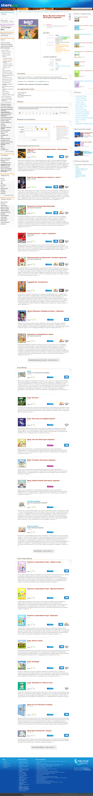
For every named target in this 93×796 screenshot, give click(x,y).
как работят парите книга (80, 170)
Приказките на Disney (7, 64)
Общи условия (79, 793)
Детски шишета (80, 108)
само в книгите (5, 21)
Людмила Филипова (5, 212)
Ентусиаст (3, 180)
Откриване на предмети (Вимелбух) (7, 84)
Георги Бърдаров (5, 215)
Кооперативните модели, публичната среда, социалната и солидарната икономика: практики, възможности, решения (51, 773)
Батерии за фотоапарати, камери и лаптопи (24, 790)
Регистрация (6, 766)
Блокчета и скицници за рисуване (84, 117)
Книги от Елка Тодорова (6, 168)
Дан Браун (3, 213)
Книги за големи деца (6, 96)
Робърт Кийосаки (5, 210)
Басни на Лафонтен (5, 167)
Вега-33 (2, 178)
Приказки (46, 11)
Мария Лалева (4, 219)
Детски (22, 772)
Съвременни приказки (55, 11)
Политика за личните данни (88, 793)
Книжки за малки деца (38, 11)
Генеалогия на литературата (42, 770)
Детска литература (27, 11)
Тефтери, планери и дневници (5, 144)
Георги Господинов (5, 222)
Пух (1, 181)
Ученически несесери (81, 100)
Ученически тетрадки (81, 110)
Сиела (57, 64)
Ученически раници (81, 98)
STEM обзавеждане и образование (23, 776)
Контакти (5, 762)
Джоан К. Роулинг (5, 207)
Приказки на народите (8, 65)
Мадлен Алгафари (5, 208)
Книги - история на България (5, 160)
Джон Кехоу (3, 224)
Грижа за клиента (82, 0)
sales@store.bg (86, 769)
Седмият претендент (41, 779)
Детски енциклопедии (7, 80)
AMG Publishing (4, 188)
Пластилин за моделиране (82, 113)
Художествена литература (7, 46)
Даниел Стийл (4, 202)
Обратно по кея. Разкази (41, 763)
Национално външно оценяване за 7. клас (5, 165)
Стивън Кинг (4, 217)
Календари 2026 (4, 135)
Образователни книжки (7, 72)
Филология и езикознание (7, 107)
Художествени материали (24, 768)
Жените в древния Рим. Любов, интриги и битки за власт (48, 765)
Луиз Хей (3, 203)
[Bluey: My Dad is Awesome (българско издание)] (29, 29)
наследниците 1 (78, 172)
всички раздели (5, 20)
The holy (77, 167)
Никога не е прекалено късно (81, 168)
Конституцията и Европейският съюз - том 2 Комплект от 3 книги (49, 782)
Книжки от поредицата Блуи (83, 14)
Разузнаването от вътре (80, 176)
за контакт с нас (84, 767)
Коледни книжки (5, 93)
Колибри (3, 190)
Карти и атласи (4, 131)
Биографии (3, 125)
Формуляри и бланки (6, 138)
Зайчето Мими (40, 775)
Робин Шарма (4, 205)
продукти (23, 770)
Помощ (5, 767)
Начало (5, 761)
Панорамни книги (6, 82)
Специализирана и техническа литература (6, 112)
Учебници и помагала (81, 96)
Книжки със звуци (6, 53)
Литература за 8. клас (6, 162)
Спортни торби (79, 102)
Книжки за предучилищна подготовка (7, 76)
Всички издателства (9, 195)
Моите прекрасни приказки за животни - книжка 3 (47, 768)
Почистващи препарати (24, 765)
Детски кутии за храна (81, 106)
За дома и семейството (6, 122)
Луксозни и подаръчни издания (6, 128)
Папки (77, 121)
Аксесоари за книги (5, 140)
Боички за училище (81, 119)
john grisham (78, 171)
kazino (76, 177)
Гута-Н (2, 186)
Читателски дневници (6, 102)
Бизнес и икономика (5, 42)
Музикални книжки (6, 55)
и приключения (24, 786)
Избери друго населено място (64, 36)
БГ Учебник (3, 185)
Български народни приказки (7, 62)
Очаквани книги (4, 149)
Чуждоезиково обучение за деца (8, 87)
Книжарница (6, 9)
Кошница (5, 764)
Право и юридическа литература (5, 115)
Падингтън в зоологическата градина (44, 766)
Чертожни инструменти (82, 115)
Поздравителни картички (7, 142)
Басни (3, 68)
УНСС (2, 183)
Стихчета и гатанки (6, 70)
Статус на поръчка (7, 765)
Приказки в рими (6, 67)
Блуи (31, 77)
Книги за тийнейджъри (6, 98)
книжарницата (85, 161)
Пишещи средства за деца (82, 112)
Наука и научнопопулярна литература (7, 110)
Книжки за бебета (5, 50)
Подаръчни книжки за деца (8, 94)
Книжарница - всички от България (23, 762)
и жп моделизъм (23, 780)
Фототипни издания (5, 130)
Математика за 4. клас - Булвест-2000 (6, 171)
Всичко (23, 782)
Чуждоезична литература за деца (7, 89)
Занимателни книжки (7, 77)
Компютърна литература (6, 44)
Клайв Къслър (78, 173)
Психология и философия (7, 117)
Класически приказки (7, 58)
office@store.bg (87, 770)
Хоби (2, 136)
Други (2, 146)
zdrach (76, 166)
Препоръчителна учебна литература (6, 100)
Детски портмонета (81, 104)
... (30, 226)
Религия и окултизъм (6, 119)
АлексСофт (3, 191)
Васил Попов (4, 220)
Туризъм (3, 133)
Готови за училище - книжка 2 (43, 774)
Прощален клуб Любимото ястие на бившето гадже (47, 776)
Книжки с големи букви (7, 73)
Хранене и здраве (5, 120)
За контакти (89, 0)
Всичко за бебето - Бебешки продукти (23, 774)
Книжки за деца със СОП (7, 79)
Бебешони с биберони (41, 767)
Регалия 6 (3, 193)
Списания (3, 148)
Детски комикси (5, 91)
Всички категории (9, 151)
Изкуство (3, 124)
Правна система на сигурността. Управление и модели (47, 771)
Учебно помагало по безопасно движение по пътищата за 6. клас (49, 764)
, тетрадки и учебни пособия (23, 778)
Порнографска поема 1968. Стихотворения (45, 780)
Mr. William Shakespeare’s (80, 175)
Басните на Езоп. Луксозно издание (44, 783)
